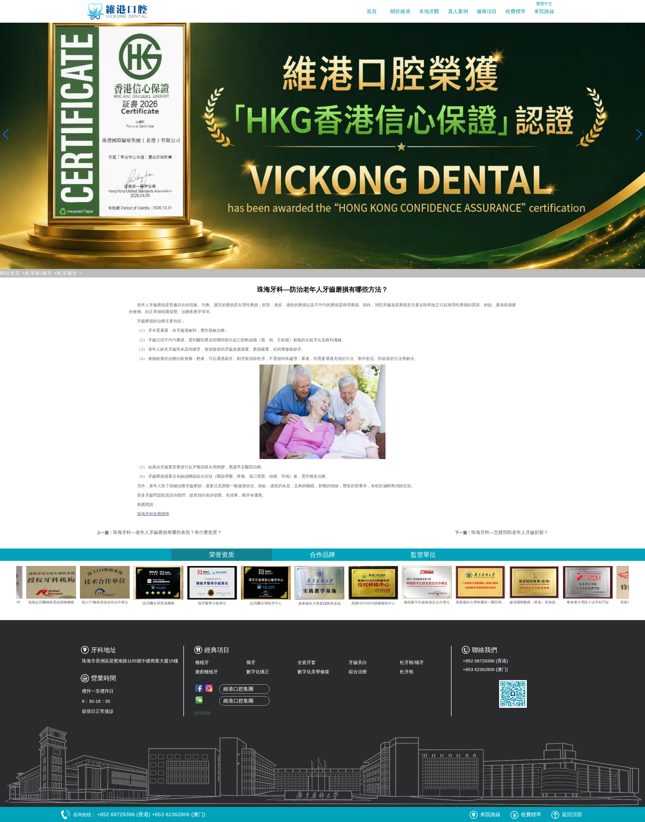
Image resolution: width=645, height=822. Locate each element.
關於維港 (400, 11)
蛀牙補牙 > (69, 273)
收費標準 (515, 11)
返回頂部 (572, 814)
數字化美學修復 (313, 671)
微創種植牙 (206, 671)
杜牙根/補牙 (412, 662)
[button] (296, 265)
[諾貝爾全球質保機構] (219, 583)
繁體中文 (544, 4)
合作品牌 (322, 554)
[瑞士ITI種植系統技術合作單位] (165, 582)
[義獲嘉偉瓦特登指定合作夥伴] (58, 582)
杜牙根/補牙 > (41, 273)
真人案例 (458, 11)
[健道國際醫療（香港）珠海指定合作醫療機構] (594, 582)
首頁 (372, 11)
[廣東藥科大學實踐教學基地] (380, 583)
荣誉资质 (221, 554)
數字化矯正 (257, 671)
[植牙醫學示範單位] (272, 583)
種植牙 (202, 662)
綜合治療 (358, 671)
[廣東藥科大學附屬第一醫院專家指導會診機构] (541, 582)
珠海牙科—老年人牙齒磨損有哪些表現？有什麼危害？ (167, 532)
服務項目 (487, 11)
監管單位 (423, 554)
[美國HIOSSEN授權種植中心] (433, 583)
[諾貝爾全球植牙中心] (326, 583)
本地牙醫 (429, 11)
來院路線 (544, 11)
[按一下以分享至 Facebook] (199, 688)
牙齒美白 (358, 662)
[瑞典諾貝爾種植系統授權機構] (111, 582)
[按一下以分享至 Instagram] (208, 688)
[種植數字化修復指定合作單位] (487, 582)
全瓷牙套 (307, 662)
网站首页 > (12, 273)
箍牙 (250, 662)
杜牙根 (406, 671)
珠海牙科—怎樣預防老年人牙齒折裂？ (509, 532)
